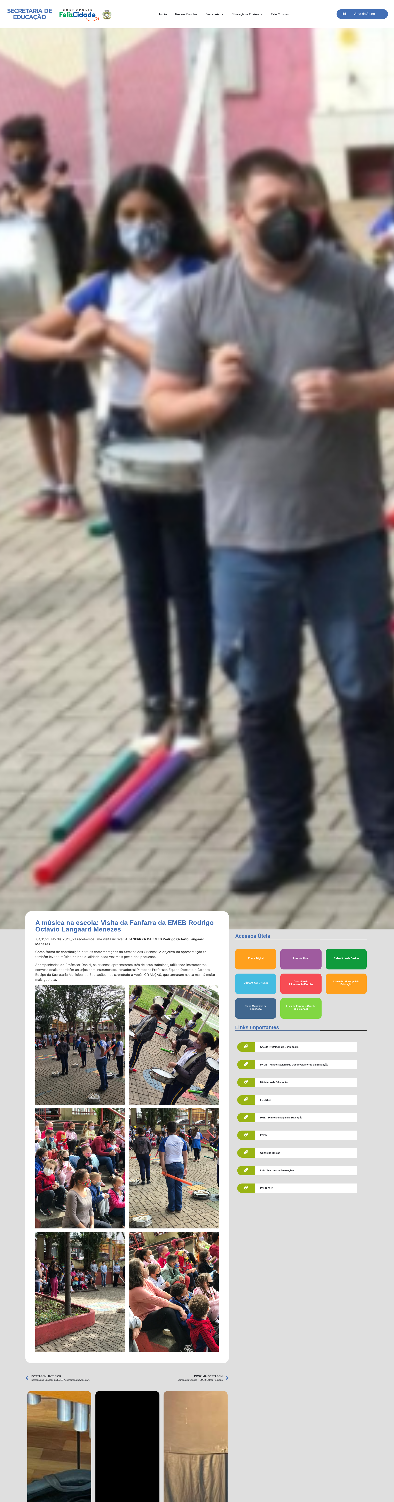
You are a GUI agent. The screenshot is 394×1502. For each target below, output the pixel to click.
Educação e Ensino (245, 14)
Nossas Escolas (186, 14)
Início (163, 14)
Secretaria (213, 14)
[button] (362, 14)
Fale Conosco (280, 14)
